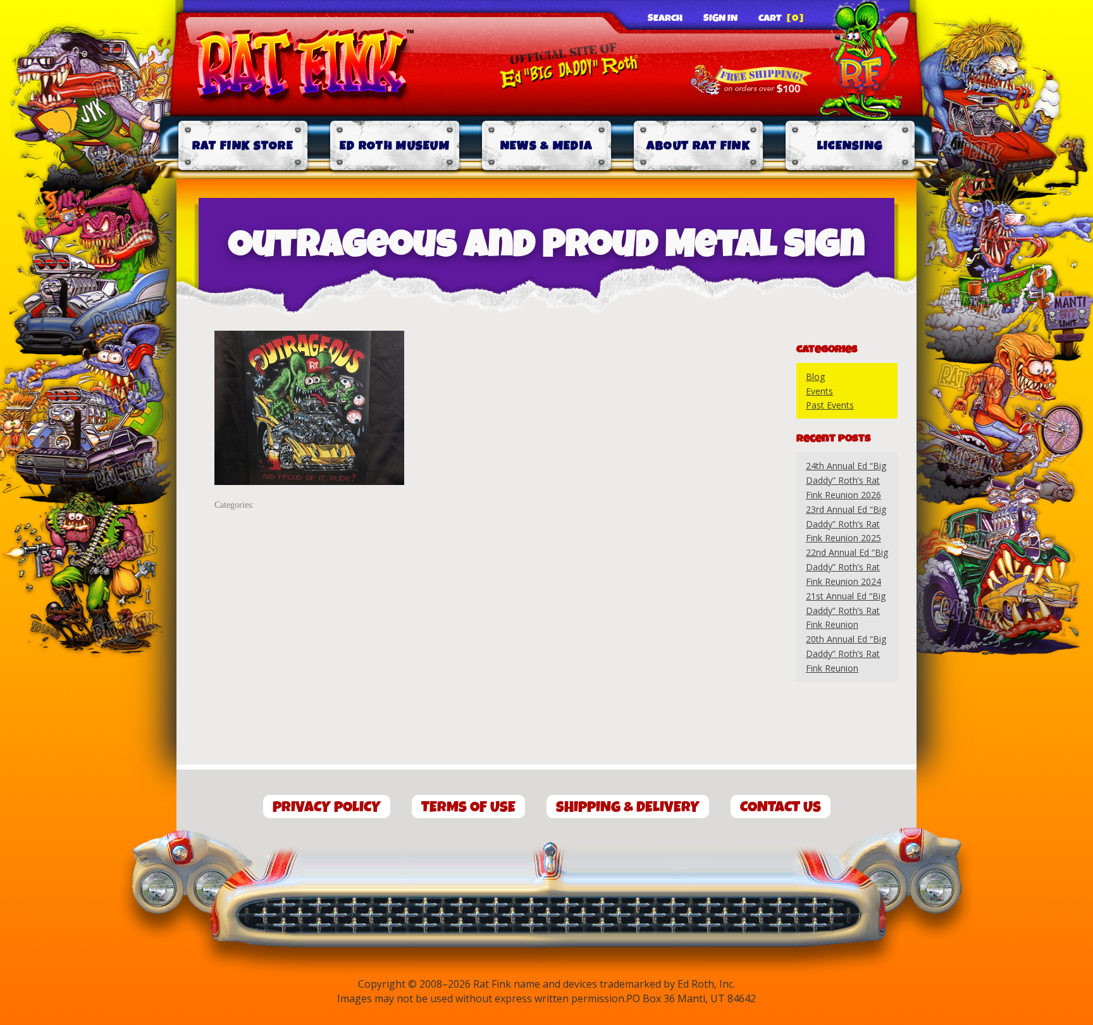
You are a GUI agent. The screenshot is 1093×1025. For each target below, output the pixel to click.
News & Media (546, 145)
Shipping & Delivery (628, 807)
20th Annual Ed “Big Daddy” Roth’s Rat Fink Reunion (846, 653)
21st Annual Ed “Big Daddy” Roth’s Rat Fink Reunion (846, 610)
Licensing (850, 145)
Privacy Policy (327, 807)
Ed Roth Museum (395, 145)
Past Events (830, 405)
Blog (815, 377)
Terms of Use (468, 807)
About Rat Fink (698, 145)
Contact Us (780, 807)
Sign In (720, 18)
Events (819, 391)
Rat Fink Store (242, 145)
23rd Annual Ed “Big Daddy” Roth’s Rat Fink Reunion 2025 (846, 523)
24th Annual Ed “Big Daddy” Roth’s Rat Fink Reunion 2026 (846, 480)
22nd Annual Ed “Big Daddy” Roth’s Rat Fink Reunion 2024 (847, 566)
